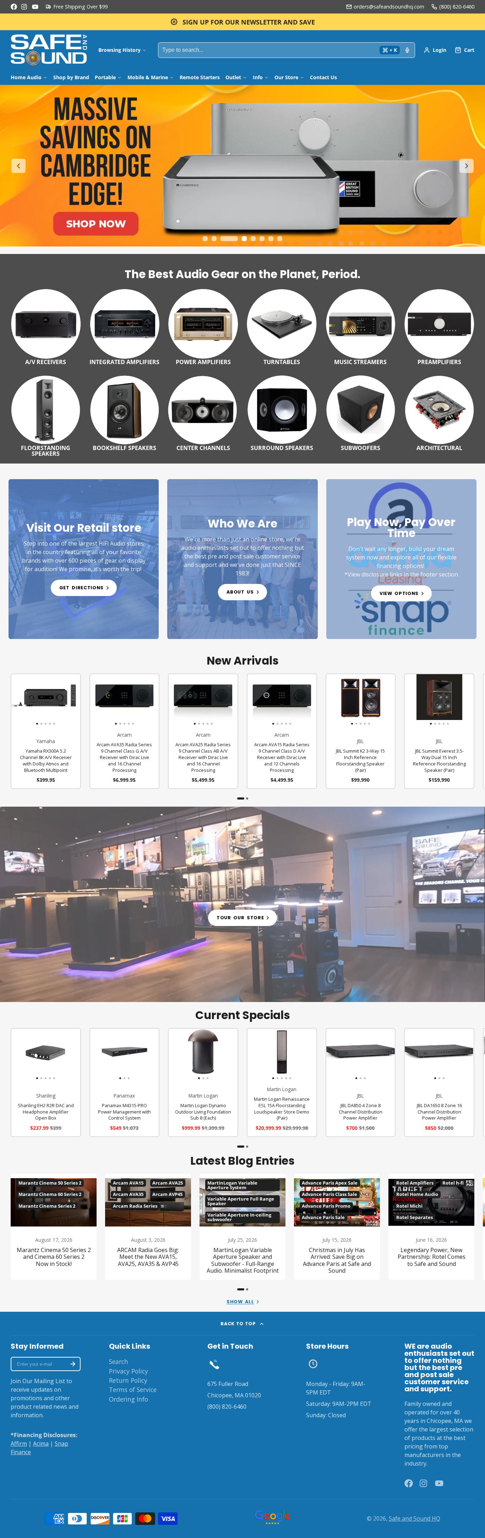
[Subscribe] (73, 1364)
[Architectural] (439, 412)
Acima (41, 1443)
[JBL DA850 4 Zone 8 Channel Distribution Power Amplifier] (337, 1054)
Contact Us (323, 77)
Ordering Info (128, 1399)
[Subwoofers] (361, 412)
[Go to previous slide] (18, 166)
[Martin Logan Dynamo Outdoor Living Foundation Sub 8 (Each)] (180, 1054)
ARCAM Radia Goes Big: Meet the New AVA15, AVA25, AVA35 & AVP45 (148, 1227)
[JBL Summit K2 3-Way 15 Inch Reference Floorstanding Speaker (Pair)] (333, 700)
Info (258, 77)
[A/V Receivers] (46, 326)
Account (435, 50)
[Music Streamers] (361, 326)
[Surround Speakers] (282, 412)
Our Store (286, 77)
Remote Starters (200, 77)
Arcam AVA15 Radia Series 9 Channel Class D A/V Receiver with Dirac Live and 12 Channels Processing (281, 731)
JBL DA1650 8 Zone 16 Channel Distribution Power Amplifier (439, 1082)
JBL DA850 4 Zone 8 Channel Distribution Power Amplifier (360, 1082)
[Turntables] (282, 326)
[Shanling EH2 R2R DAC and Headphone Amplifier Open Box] (18, 1054)
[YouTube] (35, 7)
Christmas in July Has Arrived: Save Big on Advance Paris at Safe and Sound (337, 1227)
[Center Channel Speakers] (203, 412)
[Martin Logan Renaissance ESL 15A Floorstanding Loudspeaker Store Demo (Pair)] (254, 1054)
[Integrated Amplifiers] (124, 326)
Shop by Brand (71, 77)
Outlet (233, 77)
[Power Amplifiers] (203, 326)
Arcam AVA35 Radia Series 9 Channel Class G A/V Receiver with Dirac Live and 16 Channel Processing (124, 731)
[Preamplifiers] (439, 326)
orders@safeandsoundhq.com (389, 6)
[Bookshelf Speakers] (124, 412)
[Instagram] (24, 7)
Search (118, 1361)
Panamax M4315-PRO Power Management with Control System (124, 1082)
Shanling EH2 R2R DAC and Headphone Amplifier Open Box (45, 1082)
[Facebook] (14, 7)
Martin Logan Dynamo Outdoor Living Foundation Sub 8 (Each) (203, 1082)
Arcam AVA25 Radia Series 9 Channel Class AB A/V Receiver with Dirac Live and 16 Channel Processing (203, 731)
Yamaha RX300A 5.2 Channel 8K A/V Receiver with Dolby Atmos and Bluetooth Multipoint (45, 731)
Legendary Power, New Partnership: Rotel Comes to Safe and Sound (431, 1227)
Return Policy (128, 1380)
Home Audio (26, 77)
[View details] (84, 559)
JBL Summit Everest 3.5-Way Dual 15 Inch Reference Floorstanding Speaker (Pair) (439, 731)
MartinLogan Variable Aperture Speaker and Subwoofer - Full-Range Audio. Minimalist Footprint (242, 1227)
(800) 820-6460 (456, 6)
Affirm (19, 1443)
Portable (105, 77)
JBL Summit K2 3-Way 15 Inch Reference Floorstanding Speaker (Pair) (360, 731)
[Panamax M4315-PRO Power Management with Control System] (101, 1054)
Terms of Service (133, 1389)
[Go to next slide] (466, 166)
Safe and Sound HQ (414, 1518)
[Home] (49, 50)
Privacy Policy (128, 1371)
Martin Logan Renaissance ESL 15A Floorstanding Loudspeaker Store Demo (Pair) (281, 1082)
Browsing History (119, 50)
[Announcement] (242, 21)
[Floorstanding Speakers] (46, 415)
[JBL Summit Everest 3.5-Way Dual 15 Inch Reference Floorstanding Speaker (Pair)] (412, 700)
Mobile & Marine (147, 77)
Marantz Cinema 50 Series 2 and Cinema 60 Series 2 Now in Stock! (54, 1227)
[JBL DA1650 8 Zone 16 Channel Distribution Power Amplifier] (416, 1054)
